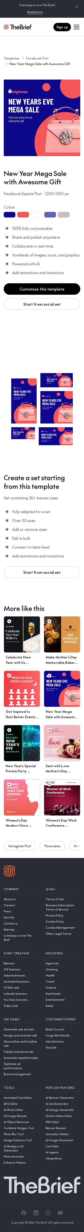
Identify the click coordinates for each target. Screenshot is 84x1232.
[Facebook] (24, 1213)
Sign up (62, 26)
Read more (35, 12)
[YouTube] (60, 1213)
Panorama (52, 846)
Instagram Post (20, 846)
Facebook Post (37, 58)
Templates (12, 58)
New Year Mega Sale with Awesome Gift (39, 63)
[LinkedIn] (36, 1213)
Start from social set (41, 304)
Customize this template (42, 288)
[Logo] (9, 871)
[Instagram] (48, 1213)
